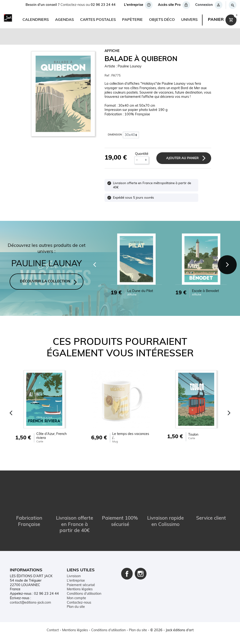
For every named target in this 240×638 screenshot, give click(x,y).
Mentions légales (80, 589)
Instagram (140, 574)
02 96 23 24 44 (103, 5)
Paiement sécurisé (81, 585)
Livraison (74, 576)
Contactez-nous (79, 603)
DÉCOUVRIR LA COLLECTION (45, 281)
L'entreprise (76, 581)
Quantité (141, 154)
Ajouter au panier (182, 158)
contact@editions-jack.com (30, 603)
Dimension (115, 135)
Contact (53, 630)
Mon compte (76, 598)
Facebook (127, 574)
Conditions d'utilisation (84, 594)
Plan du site (76, 607)
